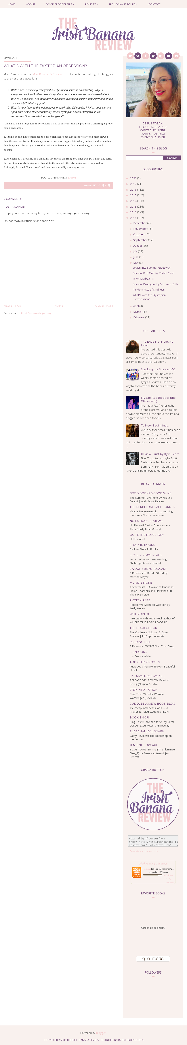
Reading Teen (141, 642)
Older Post (104, 305)
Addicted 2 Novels (145, 662)
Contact (154, 4)
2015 (133, 195)
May (136, 262)
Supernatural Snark (147, 731)
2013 (133, 206)
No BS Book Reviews (146, 521)
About (30, 4)
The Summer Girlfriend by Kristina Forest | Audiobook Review (151, 499)
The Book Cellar (143, 628)
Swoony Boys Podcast (148, 568)
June (136, 257)
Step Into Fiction (144, 689)
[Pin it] (109, 185)
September (140, 240)
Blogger (101, 1033)
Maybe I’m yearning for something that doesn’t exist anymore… (151, 513)
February (139, 317)
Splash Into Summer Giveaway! (152, 267)
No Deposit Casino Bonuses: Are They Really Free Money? (150, 527)
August (138, 245)
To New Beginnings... (155, 425)
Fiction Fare (140, 600)
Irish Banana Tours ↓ (123, 4)
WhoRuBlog (140, 614)
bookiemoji (139, 717)
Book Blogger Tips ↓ (60, 4)
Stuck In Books (142, 545)
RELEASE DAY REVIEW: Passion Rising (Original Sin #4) (149, 682)
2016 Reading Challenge (153, 863)
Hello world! (137, 539)
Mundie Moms (141, 582)
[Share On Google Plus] (103, 185)
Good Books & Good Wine (150, 493)
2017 (133, 184)
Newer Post (13, 305)
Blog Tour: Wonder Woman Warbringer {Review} (147, 696)
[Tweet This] (94, 185)
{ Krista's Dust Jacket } (147, 676)
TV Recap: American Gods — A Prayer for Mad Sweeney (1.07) (149, 710)
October (139, 234)
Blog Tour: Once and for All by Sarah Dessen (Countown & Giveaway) (152, 723)
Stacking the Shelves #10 (158, 369)
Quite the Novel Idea (147, 534)
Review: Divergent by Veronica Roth (155, 284)
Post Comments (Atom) (36, 313)
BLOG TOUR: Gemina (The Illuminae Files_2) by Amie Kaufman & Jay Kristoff (152, 753)
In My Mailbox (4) (143, 278)
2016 (133, 189)
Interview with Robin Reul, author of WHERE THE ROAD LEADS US (152, 620)
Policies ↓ (91, 4)
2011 (133, 218)
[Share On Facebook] (99, 185)
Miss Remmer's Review (47, 74)
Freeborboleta (132, 1039)
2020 (133, 178)
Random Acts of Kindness (149, 289)
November (140, 228)
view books (170, 882)
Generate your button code (143, 851)
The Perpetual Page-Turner (152, 507)
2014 (133, 201)
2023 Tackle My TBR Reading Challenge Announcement (148, 561)
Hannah (147, 868)
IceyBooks (138, 652)
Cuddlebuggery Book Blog (152, 703)
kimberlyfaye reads (146, 555)
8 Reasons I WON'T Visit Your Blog (151, 646)
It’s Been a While (140, 656)
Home (11, 4)
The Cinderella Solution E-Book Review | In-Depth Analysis (149, 634)
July (135, 251)
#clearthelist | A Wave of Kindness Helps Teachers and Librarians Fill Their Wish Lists (151, 590)
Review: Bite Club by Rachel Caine (154, 273)
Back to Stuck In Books (144, 549)
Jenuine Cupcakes (144, 745)
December (140, 223)
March (137, 311)
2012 (133, 212)
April (136, 306)
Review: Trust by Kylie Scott (160, 454)
